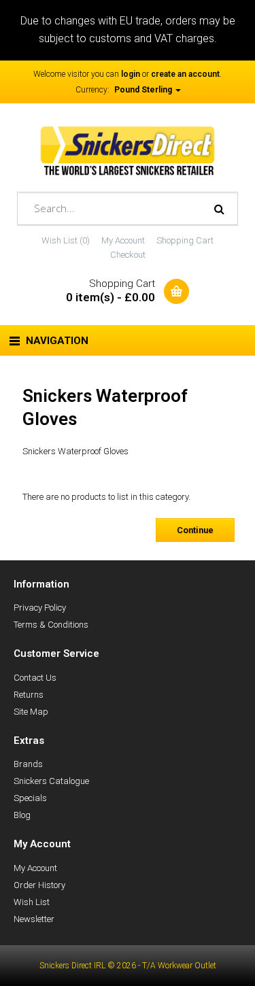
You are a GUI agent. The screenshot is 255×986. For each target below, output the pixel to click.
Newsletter (34, 919)
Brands (28, 764)
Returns (29, 695)
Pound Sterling (144, 90)
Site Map (31, 712)
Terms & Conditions (51, 624)
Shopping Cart (185, 240)
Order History (39, 885)
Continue (195, 530)
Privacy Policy (40, 607)
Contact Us (35, 678)
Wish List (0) (65, 240)
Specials (30, 798)
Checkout (128, 255)
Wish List (32, 902)
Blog (22, 815)
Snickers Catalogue (51, 781)
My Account (123, 240)
